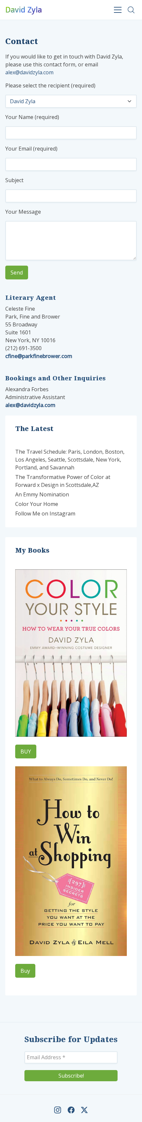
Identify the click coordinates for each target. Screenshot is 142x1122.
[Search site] (131, 9)
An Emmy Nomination (42, 494)
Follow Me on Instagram (45, 513)
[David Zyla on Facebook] (71, 1110)
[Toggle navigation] (118, 10)
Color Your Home (36, 504)
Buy (25, 970)
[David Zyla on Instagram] (57, 1110)
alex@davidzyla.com (29, 72)
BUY (25, 751)
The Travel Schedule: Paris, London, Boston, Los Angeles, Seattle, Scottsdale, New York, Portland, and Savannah (69, 459)
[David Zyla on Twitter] (84, 1110)
